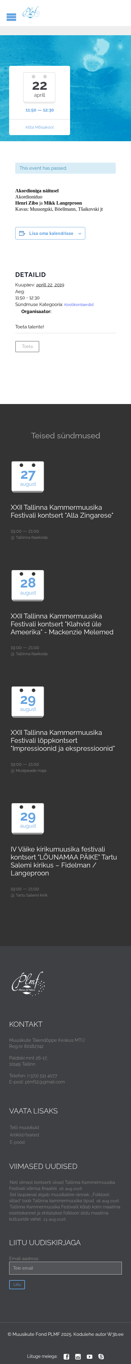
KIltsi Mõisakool (40, 127)
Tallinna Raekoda (32, 537)
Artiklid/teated (24, 1134)
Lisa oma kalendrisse (51, 233)
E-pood (17, 1142)
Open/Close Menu (11, 17)
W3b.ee (115, 1334)
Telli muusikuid (24, 1127)
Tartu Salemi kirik (32, 895)
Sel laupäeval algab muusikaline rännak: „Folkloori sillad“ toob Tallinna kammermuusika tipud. (59, 1197)
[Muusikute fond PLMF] (31, 13)
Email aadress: (24, 1258)
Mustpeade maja (31, 770)
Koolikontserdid (79, 304)
